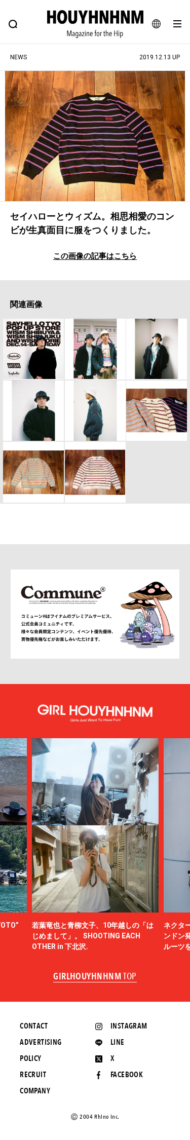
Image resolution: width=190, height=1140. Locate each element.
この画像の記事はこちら (95, 256)
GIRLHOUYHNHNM (95, 976)
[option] (95, 845)
